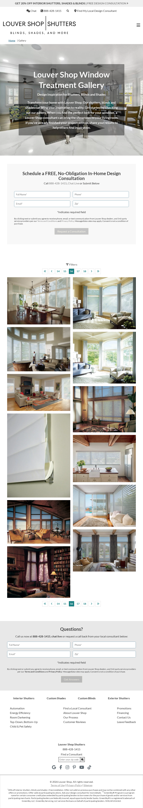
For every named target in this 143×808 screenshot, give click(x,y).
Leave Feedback (126, 721)
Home (12, 40)
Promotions (124, 708)
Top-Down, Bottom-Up (24, 721)
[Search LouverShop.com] (82, 759)
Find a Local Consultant (77, 708)
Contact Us (124, 717)
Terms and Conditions (47, 221)
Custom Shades (56, 698)
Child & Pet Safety (21, 726)
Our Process (70, 717)
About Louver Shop (74, 712)
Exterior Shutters (119, 698)
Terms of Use (58, 785)
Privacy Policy (67, 221)
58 (84, 271)
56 (71, 271)
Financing (123, 712)
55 (64, 271)
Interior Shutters (23, 698)
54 (58, 271)
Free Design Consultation (107, 3)
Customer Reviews (74, 721)
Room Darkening (20, 717)
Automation (17, 708)
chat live (56, 636)
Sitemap (88, 785)
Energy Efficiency (20, 712)
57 (78, 271)
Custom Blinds (87, 698)
